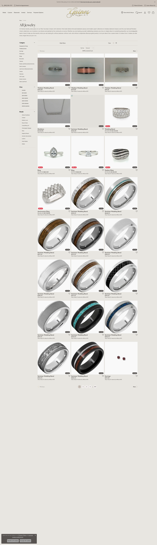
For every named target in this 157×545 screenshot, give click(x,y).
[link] (7, 5)
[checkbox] (22, 90)
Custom (10, 12)
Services (29, 12)
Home (20, 20)
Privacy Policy (22, 535)
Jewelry (23, 12)
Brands (21, 111)
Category (22, 42)
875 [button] (95, 386)
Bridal (4, 12)
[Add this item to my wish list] (68, 87)
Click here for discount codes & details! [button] (90, 2)
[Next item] (101, 152)
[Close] (155, 2)
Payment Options (38, 12)
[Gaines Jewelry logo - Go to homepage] (78, 13)
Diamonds (17, 12)
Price (20, 87)
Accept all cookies (25, 540)
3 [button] (86, 386)
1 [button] (80, 386)
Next (134, 51)
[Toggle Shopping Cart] (153, 12)
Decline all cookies (13, 540)
